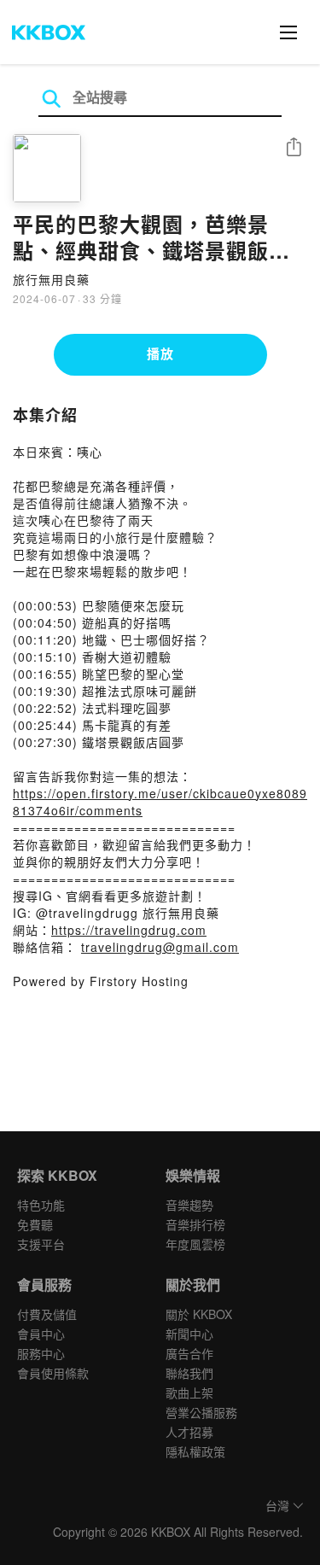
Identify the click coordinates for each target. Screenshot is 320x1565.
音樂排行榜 (195, 1224)
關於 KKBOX (199, 1314)
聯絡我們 (189, 1372)
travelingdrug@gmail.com (160, 946)
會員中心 (41, 1333)
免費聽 (35, 1224)
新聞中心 (189, 1333)
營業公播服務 (201, 1412)
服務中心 (41, 1353)
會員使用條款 (53, 1372)
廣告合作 (189, 1353)
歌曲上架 (189, 1392)
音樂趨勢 (189, 1204)
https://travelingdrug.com (129, 929)
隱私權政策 (195, 1451)
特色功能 (41, 1204)
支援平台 (41, 1244)
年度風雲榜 (195, 1244)
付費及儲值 (47, 1314)
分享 (293, 148)
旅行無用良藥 (51, 279)
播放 (160, 353)
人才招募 (189, 1431)
